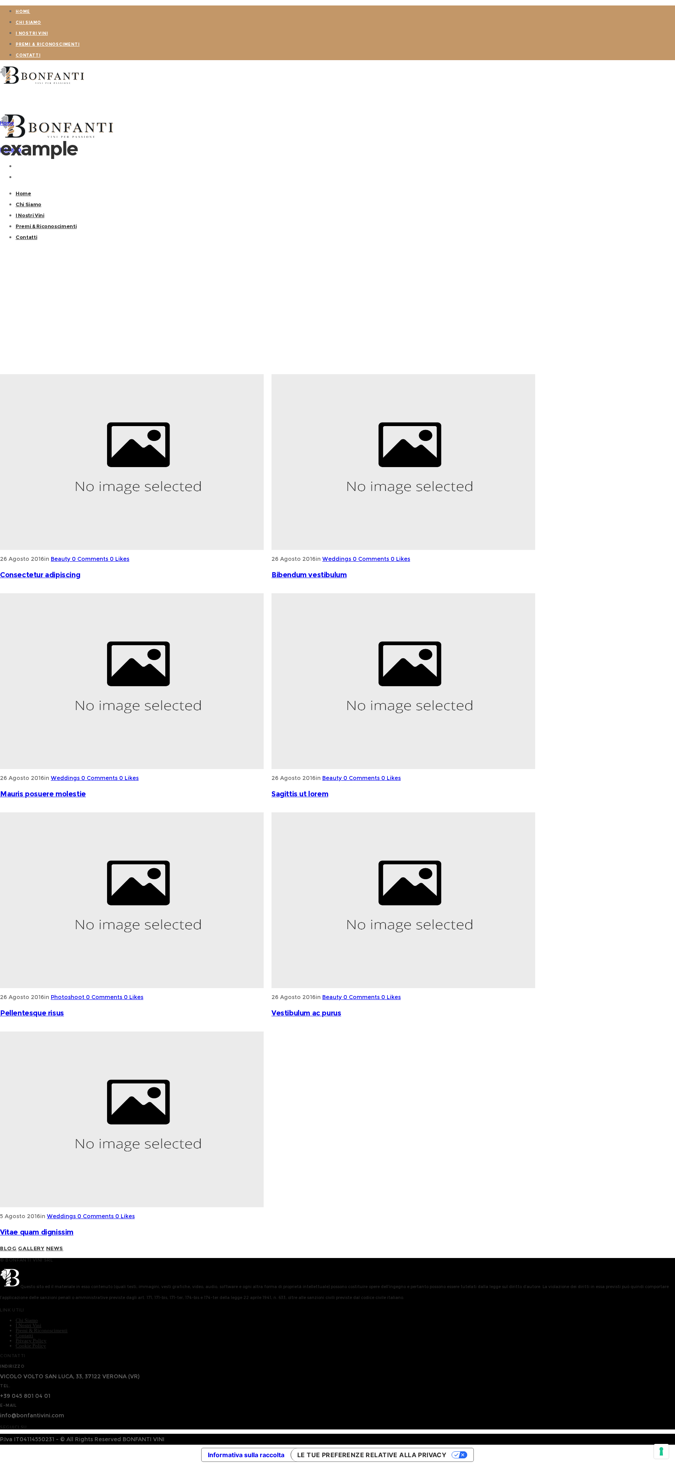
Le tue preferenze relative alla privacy (371, 1455)
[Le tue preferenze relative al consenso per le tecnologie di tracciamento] (661, 1451)
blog (8, 1248)
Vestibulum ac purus (306, 1013)
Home (7, 123)
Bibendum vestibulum (308, 575)
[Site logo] (43, 83)
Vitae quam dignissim (36, 1232)
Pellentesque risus (32, 1013)
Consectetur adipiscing (40, 575)
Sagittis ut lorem (299, 794)
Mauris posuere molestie (43, 794)
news (54, 1248)
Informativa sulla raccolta (246, 1455)
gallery (31, 1248)
